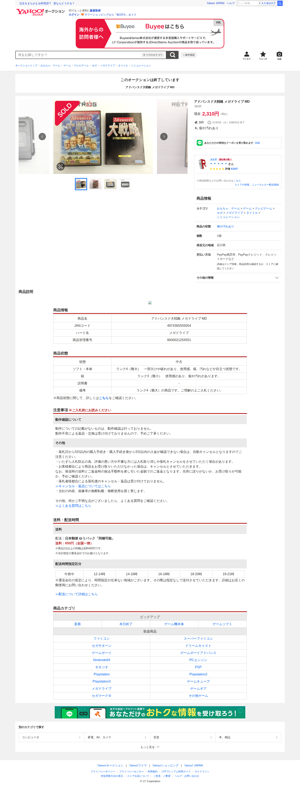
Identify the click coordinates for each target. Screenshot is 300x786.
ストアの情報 (242, 184)
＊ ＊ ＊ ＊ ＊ (218, 164)
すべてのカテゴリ (153, 54)
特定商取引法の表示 (112, 776)
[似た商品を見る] (61, 166)
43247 (234, 168)
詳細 (257, 142)
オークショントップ (26, 65)
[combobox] (78, 55)
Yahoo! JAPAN (215, 3)
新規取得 (95, 10)
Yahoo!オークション (110, 765)
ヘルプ (231, 3)
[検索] (280, 3)
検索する (172, 55)
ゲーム (67, 65)
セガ (94, 65)
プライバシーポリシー (103, 771)
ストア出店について (138, 776)
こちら (237, 180)
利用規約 (153, 771)
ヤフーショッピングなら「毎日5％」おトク (111, 14)
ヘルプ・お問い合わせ (186, 776)
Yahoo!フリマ (138, 765)
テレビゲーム (81, 65)
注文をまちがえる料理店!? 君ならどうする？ (47, 3)
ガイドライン (202, 771)
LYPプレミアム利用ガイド (176, 771)
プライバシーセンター (131, 771)
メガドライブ (107, 65)
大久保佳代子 (268, 3)
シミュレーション (141, 65)
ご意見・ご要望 (161, 776)
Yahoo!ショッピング (165, 765)
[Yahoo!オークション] (41, 10)
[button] (237, 277)
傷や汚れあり (225, 226)
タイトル (123, 65)
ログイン (74, 14)
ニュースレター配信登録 (265, 184)
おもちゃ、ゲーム (50, 65)
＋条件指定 (189, 54)
